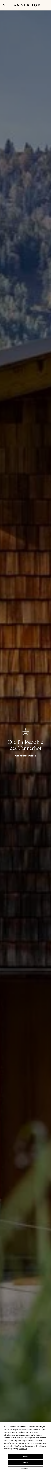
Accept (25, 1456)
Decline (25, 1463)
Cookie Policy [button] (13, 1446)
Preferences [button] (23, 1449)
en (4, 5)
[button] (46, 5)
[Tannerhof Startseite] (24, 5)
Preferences (25, 1469)
